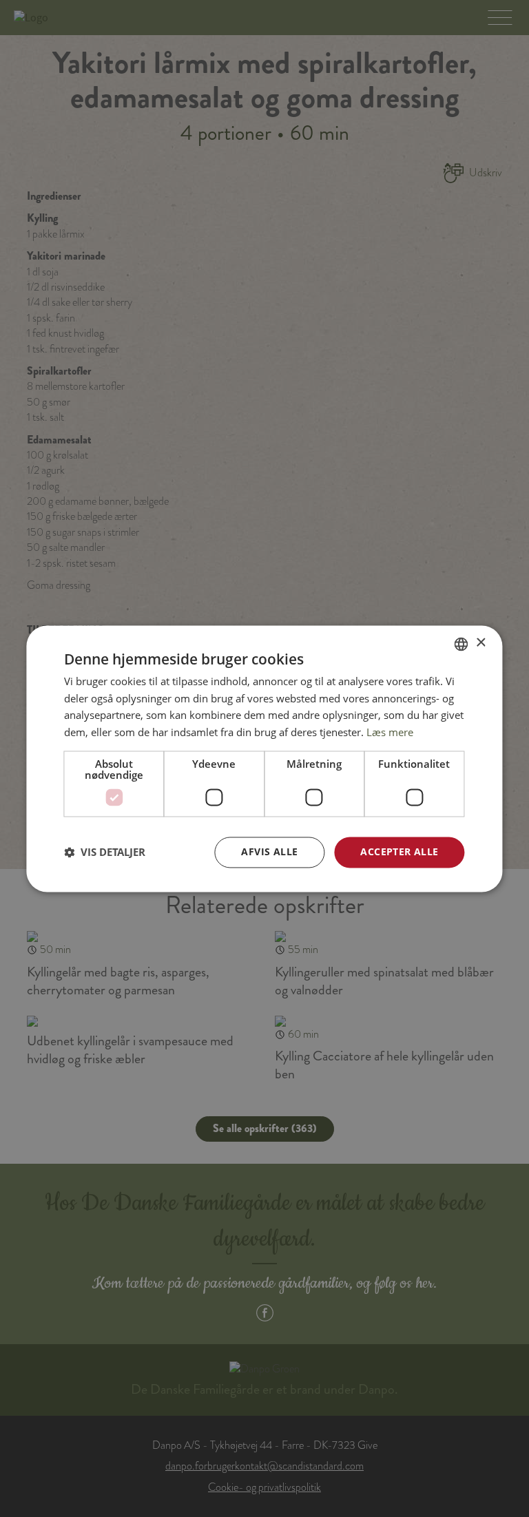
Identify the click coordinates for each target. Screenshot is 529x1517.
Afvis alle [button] (269, 851)
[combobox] (461, 644)
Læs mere (389, 733)
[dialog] (264, 758)
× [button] (480, 643)
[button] (104, 852)
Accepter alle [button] (399, 851)
